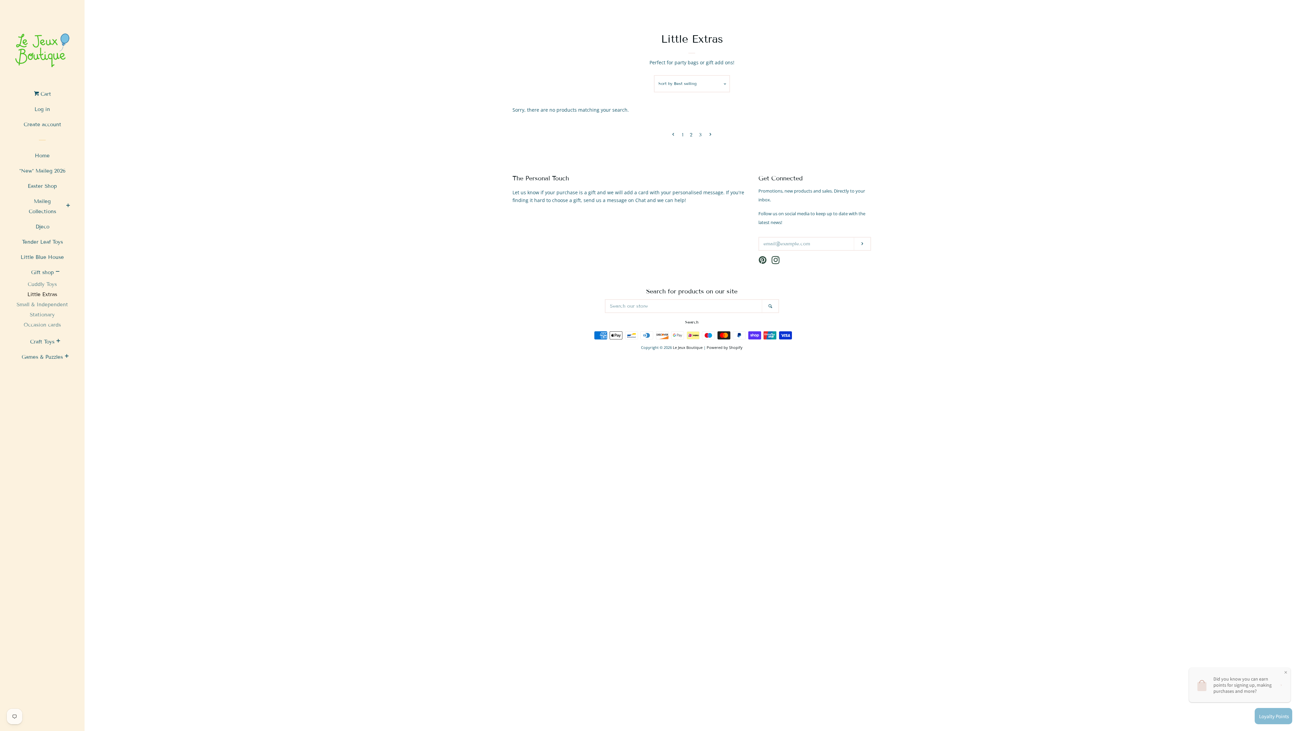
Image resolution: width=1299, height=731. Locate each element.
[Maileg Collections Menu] (68, 206)
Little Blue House (42, 257)
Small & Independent (42, 305)
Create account (42, 124)
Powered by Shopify (725, 347)
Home (42, 156)
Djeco (42, 227)
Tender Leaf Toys (42, 242)
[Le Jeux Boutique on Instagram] (776, 261)
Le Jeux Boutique (688, 347)
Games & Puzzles (42, 357)
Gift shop (42, 272)
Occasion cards (42, 325)
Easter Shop (42, 186)
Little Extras (42, 294)
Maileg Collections (42, 206)
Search (692, 322)
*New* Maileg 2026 (42, 171)
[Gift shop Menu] (57, 272)
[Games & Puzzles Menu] (66, 357)
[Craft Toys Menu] (58, 342)
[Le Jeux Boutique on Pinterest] (762, 261)
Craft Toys (42, 342)
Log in (42, 109)
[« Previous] (673, 135)
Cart (45, 94)
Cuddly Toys (42, 284)
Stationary (42, 315)
